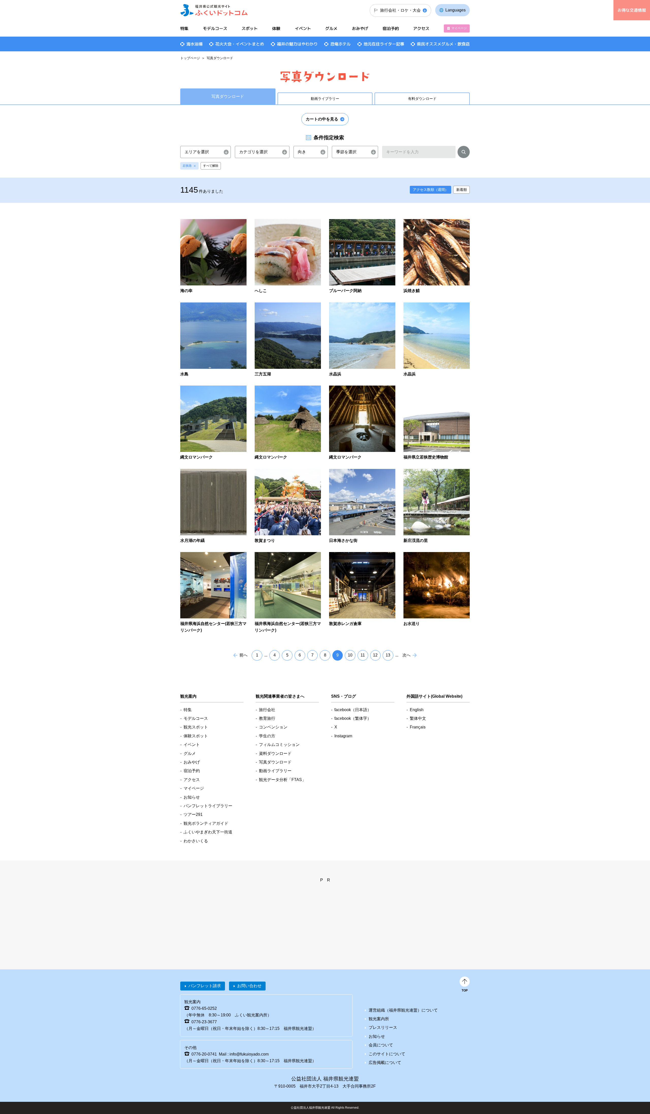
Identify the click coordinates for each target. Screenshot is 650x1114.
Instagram (343, 736)
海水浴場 (194, 44)
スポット (249, 28)
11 (363, 655)
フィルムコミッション (279, 744)
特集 (184, 28)
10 (350, 655)
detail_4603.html (362, 339)
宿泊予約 (391, 28)
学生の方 (267, 736)
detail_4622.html (362, 423)
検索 (464, 153)
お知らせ (192, 797)
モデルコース (215, 28)
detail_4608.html (436, 339)
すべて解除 (210, 165)
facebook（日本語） (352, 710)
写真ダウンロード (275, 762)
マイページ (459, 28)
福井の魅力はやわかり (297, 44)
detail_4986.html (436, 506)
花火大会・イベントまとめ (239, 44)
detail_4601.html (288, 339)
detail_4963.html (362, 506)
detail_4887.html (288, 506)
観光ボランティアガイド (206, 823)
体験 (276, 28)
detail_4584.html (213, 339)
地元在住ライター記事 (384, 44)
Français (418, 727)
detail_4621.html (288, 423)
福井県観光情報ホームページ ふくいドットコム (214, 10)
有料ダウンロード (422, 99)
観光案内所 (379, 1019)
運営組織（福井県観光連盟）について (403, 1010)
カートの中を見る (322, 119)
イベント (303, 28)
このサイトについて (387, 1054)
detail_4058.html (362, 256)
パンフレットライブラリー (208, 806)
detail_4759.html (436, 423)
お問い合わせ (249, 986)
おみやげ (360, 28)
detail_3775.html (288, 256)
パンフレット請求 (204, 986)
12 (375, 655)
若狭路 (187, 165)
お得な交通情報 (632, 10)
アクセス (421, 28)
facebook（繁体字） (352, 718)
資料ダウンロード (275, 753)
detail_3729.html (213, 256)
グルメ (331, 28)
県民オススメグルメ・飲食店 (443, 44)
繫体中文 (418, 718)
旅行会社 (267, 710)
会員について (381, 1045)
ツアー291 (193, 814)
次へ (406, 655)
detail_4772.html (213, 506)
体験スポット (196, 736)
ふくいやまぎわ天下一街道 (208, 832)
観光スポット (196, 727)
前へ (243, 655)
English (417, 710)
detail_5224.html (436, 593)
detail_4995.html (288, 593)
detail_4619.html (213, 423)
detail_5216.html (362, 593)
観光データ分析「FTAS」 (282, 779)
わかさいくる (196, 841)
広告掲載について (385, 1062)
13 (388, 655)
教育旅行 (267, 718)
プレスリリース (383, 1027)
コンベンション (273, 727)
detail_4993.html (213, 593)
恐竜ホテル (340, 44)
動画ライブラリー (325, 99)
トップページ (190, 58)
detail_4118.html (436, 256)
